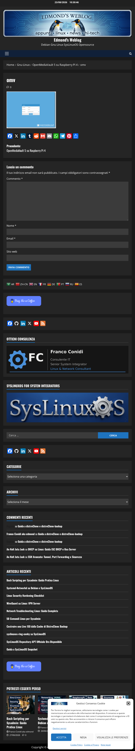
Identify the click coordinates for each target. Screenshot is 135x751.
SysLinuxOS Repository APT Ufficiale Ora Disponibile (34, 642)
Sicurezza (14, 705)
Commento (15, 178)
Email (11, 238)
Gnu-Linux (15, 697)
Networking (47, 697)
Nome (11, 225)
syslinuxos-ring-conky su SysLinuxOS (26, 634)
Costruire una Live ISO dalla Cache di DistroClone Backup (37, 626)
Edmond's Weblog (67, 40)
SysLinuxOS (16, 709)
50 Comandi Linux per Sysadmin (23, 619)
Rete (90, 697)
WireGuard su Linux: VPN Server (23, 603)
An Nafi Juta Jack (16, 549)
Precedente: (26, 148)
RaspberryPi (79, 697)
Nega (83, 737)
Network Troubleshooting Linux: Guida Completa (32, 611)
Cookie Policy (76, 744)
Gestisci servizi (59, 728)
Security (14, 701)
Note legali (106, 744)
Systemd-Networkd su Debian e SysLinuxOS (30, 588)
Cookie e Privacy (91, 744)
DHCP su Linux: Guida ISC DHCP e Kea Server (52, 549)
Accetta (61, 737)
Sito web (12, 251)
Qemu (44, 701)
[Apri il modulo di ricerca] (130, 53)
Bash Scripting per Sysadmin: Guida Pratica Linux (33, 580)
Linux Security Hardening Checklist (25, 596)
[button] (128, 703)
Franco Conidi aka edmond (21, 534)
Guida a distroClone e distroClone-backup (40, 526)
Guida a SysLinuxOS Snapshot (22, 649)
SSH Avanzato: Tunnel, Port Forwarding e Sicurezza (55, 557)
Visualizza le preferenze (112, 737)
